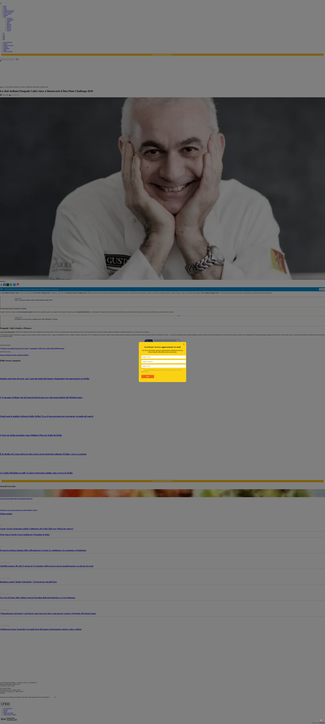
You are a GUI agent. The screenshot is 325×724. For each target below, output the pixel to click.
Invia (147, 376)
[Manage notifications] (321, 720)
